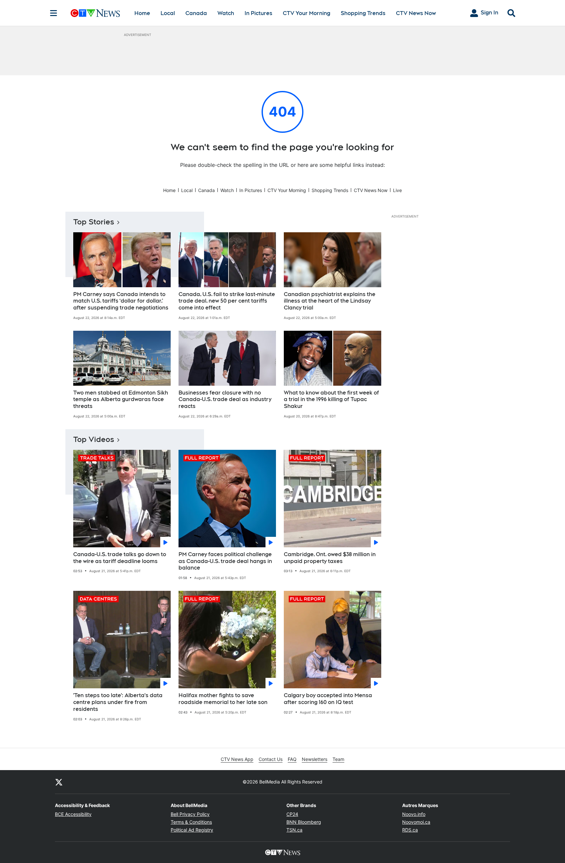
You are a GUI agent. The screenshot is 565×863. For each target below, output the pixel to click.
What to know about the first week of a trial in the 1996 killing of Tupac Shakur (331, 400)
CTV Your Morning (306, 13)
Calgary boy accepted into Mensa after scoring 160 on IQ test (328, 698)
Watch (225, 13)
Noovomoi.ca (416, 822)
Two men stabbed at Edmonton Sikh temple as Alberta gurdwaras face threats (120, 400)
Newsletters (314, 759)
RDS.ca (410, 830)
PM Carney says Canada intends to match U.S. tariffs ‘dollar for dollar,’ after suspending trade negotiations (120, 301)
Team (338, 759)
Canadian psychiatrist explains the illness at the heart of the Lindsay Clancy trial (329, 301)
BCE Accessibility (73, 814)
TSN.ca (294, 830)
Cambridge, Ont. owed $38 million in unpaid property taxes (330, 557)
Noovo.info (413, 814)
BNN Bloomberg (303, 822)
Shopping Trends (363, 13)
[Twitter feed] (59, 782)
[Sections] (53, 13)
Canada (196, 13)
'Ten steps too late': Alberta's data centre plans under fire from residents (118, 702)
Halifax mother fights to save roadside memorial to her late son (223, 698)
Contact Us (270, 759)
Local (168, 13)
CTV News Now (416, 13)
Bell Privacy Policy (190, 814)
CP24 (292, 814)
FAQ (292, 759)
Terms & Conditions (191, 822)
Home (142, 13)
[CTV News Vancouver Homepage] (95, 13)
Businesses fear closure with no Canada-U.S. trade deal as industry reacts (225, 400)
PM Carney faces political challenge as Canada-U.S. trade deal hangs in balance (225, 561)
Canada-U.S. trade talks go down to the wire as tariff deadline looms (119, 557)
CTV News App (237, 759)
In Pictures (258, 13)
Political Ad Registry (192, 830)
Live (397, 190)
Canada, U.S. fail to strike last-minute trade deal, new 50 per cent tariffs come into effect (227, 301)
